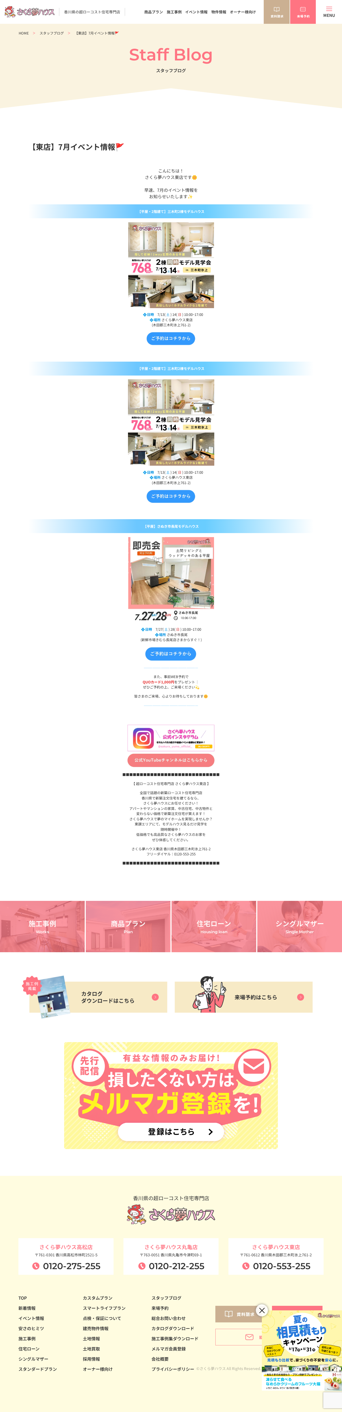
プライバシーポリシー (172, 1369)
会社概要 (160, 1359)
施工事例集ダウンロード (175, 1338)
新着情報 (27, 1308)
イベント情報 (196, 11)
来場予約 (160, 1308)
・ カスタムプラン (146, 32)
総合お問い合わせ (168, 1318)
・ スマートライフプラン (152, 37)
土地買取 (91, 1348)
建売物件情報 (95, 1328)
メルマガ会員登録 (168, 1348)
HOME (24, 33)
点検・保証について (102, 1318)
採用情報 (91, 1359)
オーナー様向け (243, 11)
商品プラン (153, 11)
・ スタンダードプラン (150, 26)
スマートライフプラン (104, 1308)
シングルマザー (33, 1359)
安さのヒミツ (31, 1328)
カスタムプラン (97, 1298)
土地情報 (91, 1338)
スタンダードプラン (37, 1369)
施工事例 (174, 11)
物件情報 (218, 11)
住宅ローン (29, 1348)
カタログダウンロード (172, 1328)
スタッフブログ (52, 33)
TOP (22, 1298)
